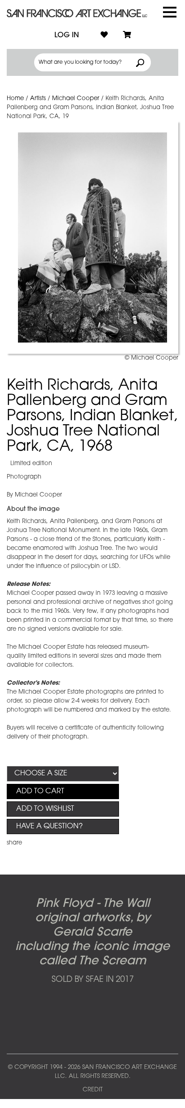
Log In (66, 35)
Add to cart (40, 791)
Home (15, 98)
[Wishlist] (104, 35)
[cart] (127, 35)
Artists (38, 98)
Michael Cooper (75, 98)
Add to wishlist (45, 809)
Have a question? (49, 826)
